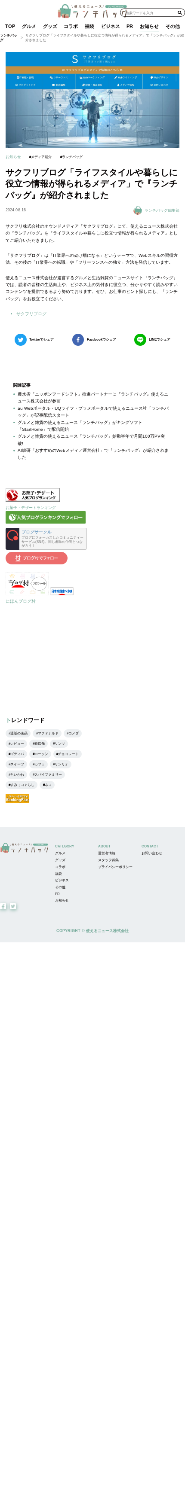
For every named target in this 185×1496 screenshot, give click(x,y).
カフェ (39, 764)
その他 (173, 26)
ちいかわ (17, 775)
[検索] (180, 12)
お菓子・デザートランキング (31, 508)
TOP (10, 26)
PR (129, 26)
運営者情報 (106, 853)
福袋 (89, 26)
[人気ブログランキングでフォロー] (46, 522)
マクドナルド (48, 733)
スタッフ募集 (108, 860)
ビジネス (110, 26)
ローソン (41, 754)
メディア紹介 (41, 157)
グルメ (29, 26)
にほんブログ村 (21, 601)
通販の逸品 (19, 733)
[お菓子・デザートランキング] (33, 500)
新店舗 (39, 744)
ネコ (48, 785)
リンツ (60, 744)
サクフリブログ (31, 313)
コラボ (71, 26)
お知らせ (149, 26)
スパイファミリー (48, 775)
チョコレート (68, 754)
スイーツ (17, 764)
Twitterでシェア (41, 339)
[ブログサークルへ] (46, 539)
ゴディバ (17, 754)
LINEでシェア (159, 339)
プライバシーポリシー (115, 867)
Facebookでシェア (101, 339)
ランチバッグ (8, 38)
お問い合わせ (152, 853)
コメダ (73, 733)
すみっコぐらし (22, 785)
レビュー (17, 744)
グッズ (50, 26)
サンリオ (61, 764)
